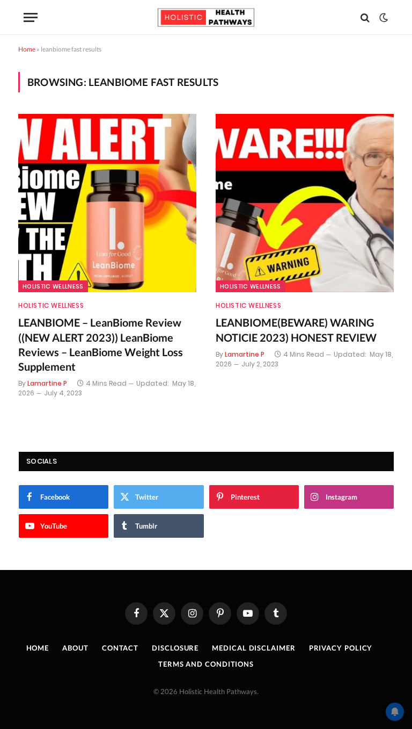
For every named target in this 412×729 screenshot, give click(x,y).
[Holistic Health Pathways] (206, 17)
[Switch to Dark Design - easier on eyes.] (382, 18)
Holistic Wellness (53, 286)
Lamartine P (47, 383)
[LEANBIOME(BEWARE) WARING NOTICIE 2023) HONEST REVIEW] (305, 203)
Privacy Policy (341, 648)
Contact (120, 648)
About (75, 648)
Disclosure (175, 648)
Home (26, 49)
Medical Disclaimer (253, 648)
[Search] (365, 17)
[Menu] (31, 17)
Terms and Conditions (206, 664)
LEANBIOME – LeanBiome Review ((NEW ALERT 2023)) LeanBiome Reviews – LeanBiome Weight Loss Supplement (100, 344)
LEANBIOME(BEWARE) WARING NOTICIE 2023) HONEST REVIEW (296, 329)
